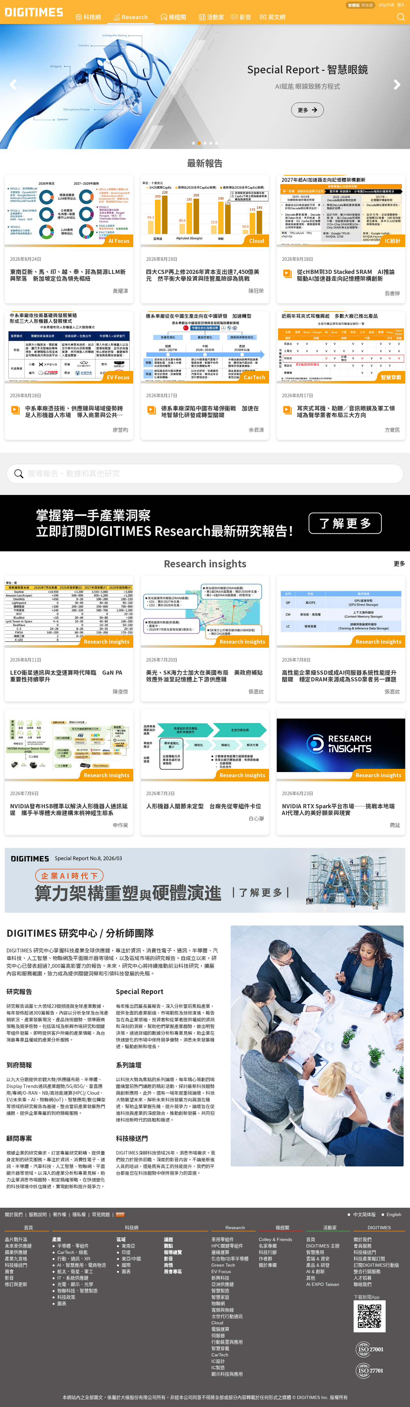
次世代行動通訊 (227, 1316)
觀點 (168, 1245)
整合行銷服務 (367, 1271)
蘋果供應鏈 (16, 1252)
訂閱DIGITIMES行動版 (376, 1265)
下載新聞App (367, 1297)
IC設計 (218, 1361)
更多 (303, 119)
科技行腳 (268, 1252)
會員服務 (363, 1245)
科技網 (92, 16)
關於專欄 (268, 1265)
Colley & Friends (275, 1239)
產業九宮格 (16, 1258)
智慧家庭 (220, 1297)
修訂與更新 (16, 1284)
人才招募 (363, 1277)
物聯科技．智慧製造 (77, 1290)
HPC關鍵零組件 (227, 1245)
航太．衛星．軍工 (75, 1271)
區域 (121, 1239)
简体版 (367, 5)
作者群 (265, 1258)
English (394, 1214)
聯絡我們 (363, 1284)
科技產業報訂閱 (369, 1258)
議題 (168, 1239)
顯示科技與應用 (227, 1374)
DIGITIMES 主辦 (323, 1245)
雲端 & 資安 (318, 1258)
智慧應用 (315, 1252)
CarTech (219, 1354)
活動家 (215, 16)
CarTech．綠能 (72, 1252)
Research (135, 16)
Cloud (217, 1322)
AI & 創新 (315, 1271)
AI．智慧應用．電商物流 (81, 1265)
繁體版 (354, 5)
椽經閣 (177, 16)
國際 (126, 1265)
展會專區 (173, 1271)
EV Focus (221, 1271)
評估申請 (386, 4)
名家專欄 (268, 1245)
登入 (401, 4)
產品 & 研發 (318, 1265)
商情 (168, 1265)
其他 (310, 1277)
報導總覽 (173, 1252)
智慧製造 (220, 1290)
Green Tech (223, 1265)
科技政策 (66, 1297)
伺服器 (218, 1335)
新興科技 (220, 1277)
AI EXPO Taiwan (322, 1284)
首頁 (28, 1227)
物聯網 (218, 1303)
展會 (9, 1271)
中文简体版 (364, 1214)
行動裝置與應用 (227, 1342)
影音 (242, 16)
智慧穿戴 (220, 1348)
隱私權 (79, 1214)
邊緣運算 (220, 1252)
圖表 (61, 1303)
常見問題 (101, 1214)
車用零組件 (222, 1239)
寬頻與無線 (222, 1309)
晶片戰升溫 (16, 1239)
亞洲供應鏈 (222, 1284)
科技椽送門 (16, 1265)
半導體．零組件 (73, 1245)
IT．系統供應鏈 (72, 1277)
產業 (56, 1239)
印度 (126, 1252)
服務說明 (38, 1214)
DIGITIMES (379, 1227)
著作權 (59, 1214)
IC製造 (218, 1367)
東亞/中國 (131, 1258)
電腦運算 (220, 1329)
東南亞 (128, 1245)
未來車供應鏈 (18, 1245)
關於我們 (14, 1214)
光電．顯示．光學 (75, 1284)
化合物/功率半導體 (230, 1258)
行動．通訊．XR (73, 1258)
